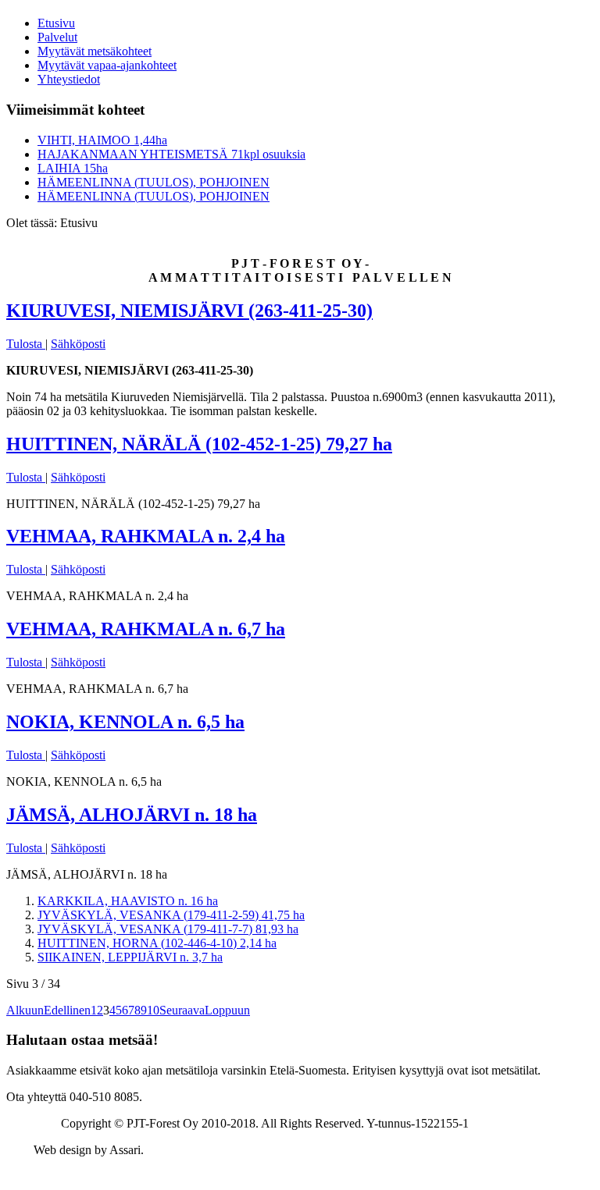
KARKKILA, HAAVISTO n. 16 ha (128, 901)
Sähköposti (78, 343)
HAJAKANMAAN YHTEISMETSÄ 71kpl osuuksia (171, 154)
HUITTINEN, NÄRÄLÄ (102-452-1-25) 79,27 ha (199, 444)
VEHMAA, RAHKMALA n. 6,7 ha (145, 629)
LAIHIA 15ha (73, 168)
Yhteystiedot (69, 79)
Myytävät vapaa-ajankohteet (107, 65)
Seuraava (182, 1010)
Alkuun (25, 1010)
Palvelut (57, 37)
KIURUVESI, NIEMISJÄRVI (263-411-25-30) (189, 310)
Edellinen (67, 1010)
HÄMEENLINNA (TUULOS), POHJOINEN (154, 182)
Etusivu (56, 23)
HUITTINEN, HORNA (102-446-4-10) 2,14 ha (157, 943)
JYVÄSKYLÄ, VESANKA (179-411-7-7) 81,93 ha (168, 929)
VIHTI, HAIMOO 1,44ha (102, 140)
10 (153, 1010)
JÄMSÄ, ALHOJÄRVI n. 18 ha (131, 815)
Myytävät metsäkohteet (95, 51)
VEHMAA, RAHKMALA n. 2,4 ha (145, 536)
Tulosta (25, 343)
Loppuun (227, 1010)
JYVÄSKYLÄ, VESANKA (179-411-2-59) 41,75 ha (171, 915)
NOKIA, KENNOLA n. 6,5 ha (125, 722)
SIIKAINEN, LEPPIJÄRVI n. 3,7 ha (130, 957)
